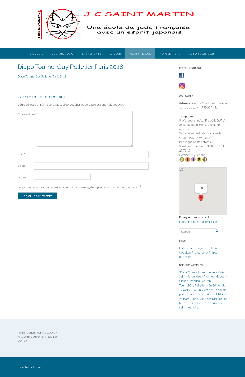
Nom (21, 154)
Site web (23, 177)
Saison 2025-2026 (201, 53)
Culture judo (62, 53)
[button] (200, 198)
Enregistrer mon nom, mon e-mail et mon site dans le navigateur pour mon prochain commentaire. (78, 187)
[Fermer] (202, 188)
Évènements (91, 53)
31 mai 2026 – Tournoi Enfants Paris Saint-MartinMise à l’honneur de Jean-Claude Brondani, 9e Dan (203, 276)
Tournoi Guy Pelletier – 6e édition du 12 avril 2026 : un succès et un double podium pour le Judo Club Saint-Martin (203, 290)
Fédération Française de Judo (198, 248)
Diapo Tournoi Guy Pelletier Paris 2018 (42, 76)
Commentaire (27, 114)
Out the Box (34, 367)
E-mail (22, 165)
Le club (115, 53)
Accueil (36, 53)
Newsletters (169, 53)
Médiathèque (140, 53)
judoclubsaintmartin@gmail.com (198, 221)
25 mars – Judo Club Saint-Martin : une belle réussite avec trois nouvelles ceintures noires (203, 303)
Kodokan (185, 252)
